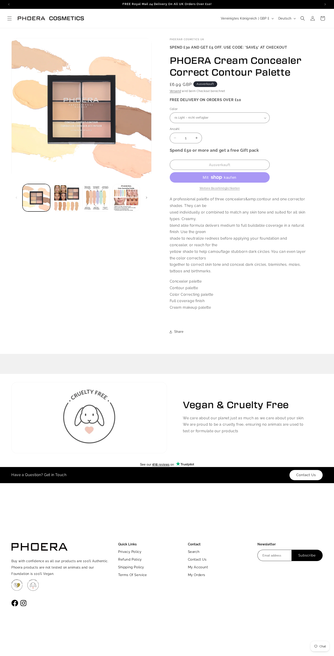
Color (174, 109)
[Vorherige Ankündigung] (9, 4)
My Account (198, 567)
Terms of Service (132, 575)
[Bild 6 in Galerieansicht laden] (96, 198)
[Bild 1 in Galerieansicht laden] (36, 198)
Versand (175, 91)
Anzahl (175, 129)
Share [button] (179, 331)
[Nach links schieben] (16, 198)
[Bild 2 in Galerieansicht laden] (66, 198)
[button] (10, 18)
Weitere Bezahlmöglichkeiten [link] (219, 188)
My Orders (196, 575)
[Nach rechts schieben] (147, 198)
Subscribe (307, 555)
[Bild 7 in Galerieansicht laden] (126, 198)
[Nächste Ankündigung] (325, 4)
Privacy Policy (129, 552)
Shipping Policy (131, 567)
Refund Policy (130, 559)
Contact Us (197, 559)
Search (194, 552)
